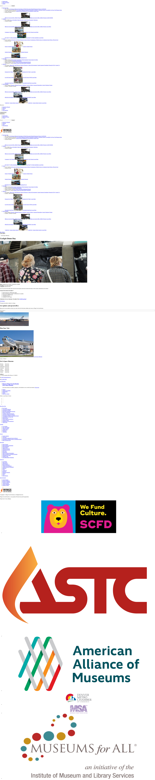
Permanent (4, 430)
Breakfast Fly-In (8, 57)
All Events (4, 437)
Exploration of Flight (6, 410)
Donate (3, 3)
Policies (3, 389)
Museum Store (5, 418)
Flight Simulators (5, 446)
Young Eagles (5, 447)
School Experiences (6, 449)
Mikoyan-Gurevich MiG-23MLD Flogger (13, 17)
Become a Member (6, 480)
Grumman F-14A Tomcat (10, 32)
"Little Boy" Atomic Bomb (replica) (12, 102)
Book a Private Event (6, 440)
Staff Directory (5, 463)
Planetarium (4, 452)
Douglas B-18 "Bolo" (9, 71)
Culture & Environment (6, 465)
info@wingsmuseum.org (6, 377)
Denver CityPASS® (6, 412)
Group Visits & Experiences (7, 419)
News (3, 109)
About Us (4, 64)
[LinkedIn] (3, 404)
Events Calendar (5, 436)
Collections (4, 431)
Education (4, 58)
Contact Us (4, 470)
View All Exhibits (5, 427)
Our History (4, 461)
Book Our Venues (5, 393)
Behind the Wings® (6, 107)
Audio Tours (4, 422)
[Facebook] (3, 402)
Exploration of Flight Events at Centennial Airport (11, 439)
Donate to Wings (5, 485)
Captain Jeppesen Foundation (8, 467)
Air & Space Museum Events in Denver (10, 438)
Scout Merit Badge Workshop (8, 457)
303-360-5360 (4, 379)
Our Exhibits (4, 426)
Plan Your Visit (5, 7)
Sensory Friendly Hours (9, 46)
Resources (4, 471)
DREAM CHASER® (9, 97)
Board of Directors (6, 464)
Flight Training (5, 444)
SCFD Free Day (22, 299)
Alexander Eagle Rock (9, 83)
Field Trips (4, 451)
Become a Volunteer (6, 482)
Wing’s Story (4, 462)
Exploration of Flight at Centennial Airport (10, 415)
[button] (2, 233)
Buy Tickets (4, 408)
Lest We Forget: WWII (9, 77)
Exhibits (4, 18)
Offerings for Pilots (6, 448)
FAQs (3, 469)
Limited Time (5, 429)
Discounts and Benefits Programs (8, 411)
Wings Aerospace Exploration (8, 453)
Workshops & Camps (6, 455)
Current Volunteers (6, 484)
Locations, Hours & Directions (8, 413)
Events (3, 38)
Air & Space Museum (6, 409)
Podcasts (4, 108)
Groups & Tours (5, 420)
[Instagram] (3, 398)
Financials (4, 468)
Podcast (3, 473)
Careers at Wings (5, 483)
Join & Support (5, 84)
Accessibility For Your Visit (7, 416)
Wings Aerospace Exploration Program (9, 454)
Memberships (5, 1)
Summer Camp (5, 456)
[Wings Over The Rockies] (6, 133)
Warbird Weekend (8, 52)
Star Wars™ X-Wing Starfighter (11, 37)
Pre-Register (2, 301)
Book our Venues (5, 2)
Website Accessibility (6, 390)
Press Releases (5, 110)
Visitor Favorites (5, 428)
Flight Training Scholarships (7, 445)
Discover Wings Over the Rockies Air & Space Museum (10, 384)
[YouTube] (3, 401)
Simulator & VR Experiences (8, 421)
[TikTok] (3, 399)
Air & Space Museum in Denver (8, 414)
